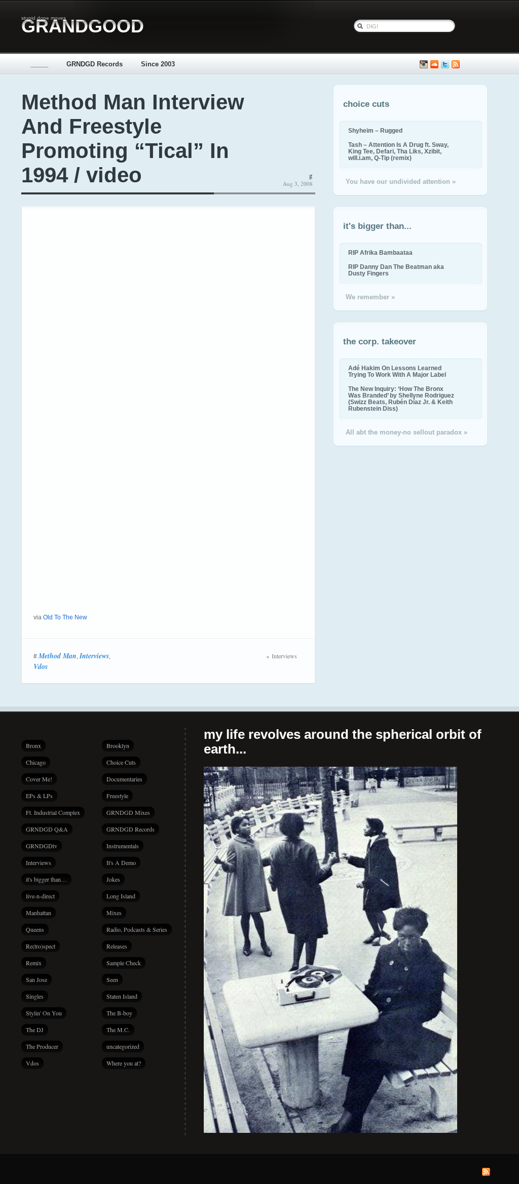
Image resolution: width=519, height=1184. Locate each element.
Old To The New (65, 617)
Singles (35, 996)
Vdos (40, 666)
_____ (39, 64)
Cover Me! (39, 779)
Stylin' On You (44, 1013)
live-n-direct (40, 896)
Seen (112, 979)
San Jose (36, 979)
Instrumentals (122, 846)
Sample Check (123, 963)
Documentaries (124, 779)
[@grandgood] (445, 64)
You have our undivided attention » (401, 181)
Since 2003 (158, 64)
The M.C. (118, 1029)
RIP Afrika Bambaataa (380, 252)
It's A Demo (121, 862)
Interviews (94, 656)
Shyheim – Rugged (375, 130)
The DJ (35, 1029)
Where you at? (123, 1063)
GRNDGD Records (94, 64)
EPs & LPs (39, 796)
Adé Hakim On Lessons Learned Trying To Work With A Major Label (397, 371)
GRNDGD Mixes (128, 812)
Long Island (120, 896)
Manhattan (38, 913)
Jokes (113, 879)
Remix (34, 963)
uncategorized (122, 1046)
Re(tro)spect (40, 946)
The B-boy (119, 1013)
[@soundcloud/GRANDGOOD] (434, 64)
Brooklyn (117, 745)
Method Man (58, 656)
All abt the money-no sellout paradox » (406, 432)
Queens (35, 929)
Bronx (33, 745)
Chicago (36, 762)
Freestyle (117, 796)
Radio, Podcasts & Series (136, 929)
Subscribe (456, 64)
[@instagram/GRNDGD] (424, 64)
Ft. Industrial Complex (53, 812)
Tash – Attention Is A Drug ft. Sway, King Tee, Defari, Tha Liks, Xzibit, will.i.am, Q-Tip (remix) (398, 151)
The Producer (42, 1046)
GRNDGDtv (41, 846)
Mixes (114, 913)
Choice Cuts (121, 762)
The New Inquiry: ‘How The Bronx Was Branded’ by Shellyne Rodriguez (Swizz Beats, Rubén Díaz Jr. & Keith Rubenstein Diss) (401, 398)
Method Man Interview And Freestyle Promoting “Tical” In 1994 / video (132, 138)
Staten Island (121, 996)
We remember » (370, 297)
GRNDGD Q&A (47, 829)
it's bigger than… (46, 879)
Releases (116, 946)
